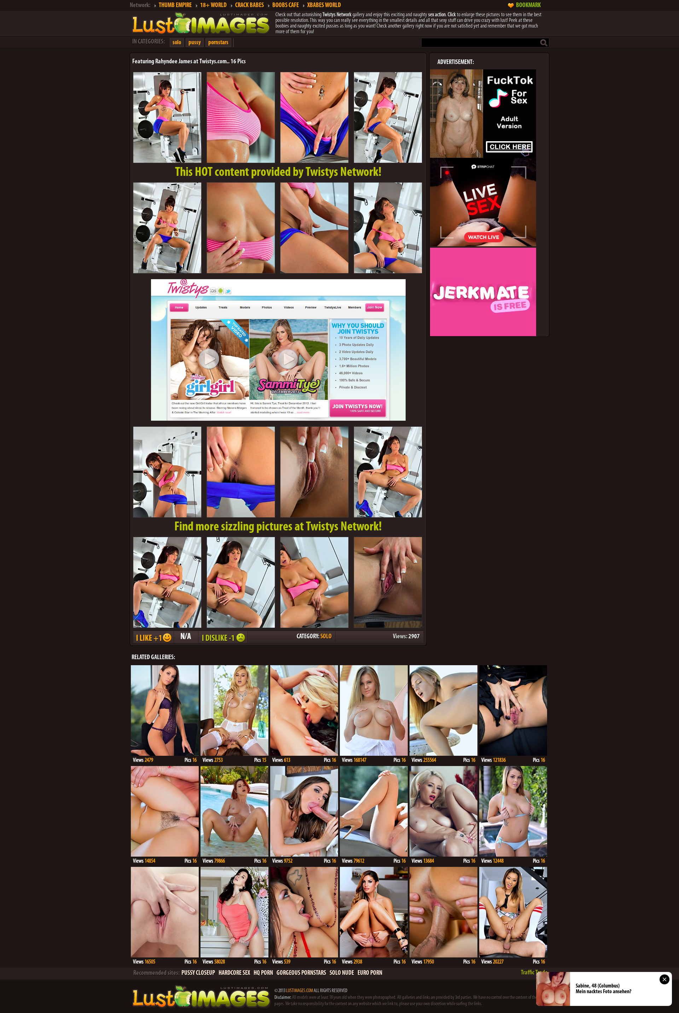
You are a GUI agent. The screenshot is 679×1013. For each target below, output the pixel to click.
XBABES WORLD (324, 5)
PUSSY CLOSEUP (198, 973)
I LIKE (153, 637)
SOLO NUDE (342, 973)
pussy (194, 43)
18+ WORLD (213, 5)
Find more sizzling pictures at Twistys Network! (278, 527)
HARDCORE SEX (234, 973)
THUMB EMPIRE (175, 5)
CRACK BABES (249, 5)
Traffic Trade (534, 973)
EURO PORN (370, 973)
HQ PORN (263, 973)
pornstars (218, 43)
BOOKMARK (528, 5)
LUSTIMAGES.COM (299, 991)
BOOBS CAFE (285, 5)
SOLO (326, 637)
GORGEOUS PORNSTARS (301, 973)
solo (177, 43)
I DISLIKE (222, 637)
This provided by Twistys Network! (278, 172)
